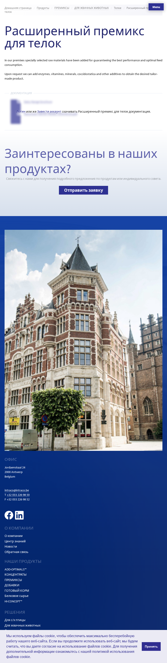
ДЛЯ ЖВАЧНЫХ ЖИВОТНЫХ (91, 8)
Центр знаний (15, 541)
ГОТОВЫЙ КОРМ (17, 591)
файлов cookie (18, 657)
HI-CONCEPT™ (13, 601)
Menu (156, 7)
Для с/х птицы (15, 620)
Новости (11, 546)
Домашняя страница (18, 8)
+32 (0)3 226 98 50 (18, 495)
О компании (14, 536)
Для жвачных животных (22, 625)
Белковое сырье (16, 596)
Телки (117, 8)
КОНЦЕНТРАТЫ (16, 574)
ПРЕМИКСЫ (61, 8)
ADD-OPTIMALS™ (16, 569)
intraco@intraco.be (17, 490)
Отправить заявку (83, 190)
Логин (20, 111)
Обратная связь (16, 552)
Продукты (43, 8)
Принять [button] (151, 646)
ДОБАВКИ (12, 585)
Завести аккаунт (49, 111)
